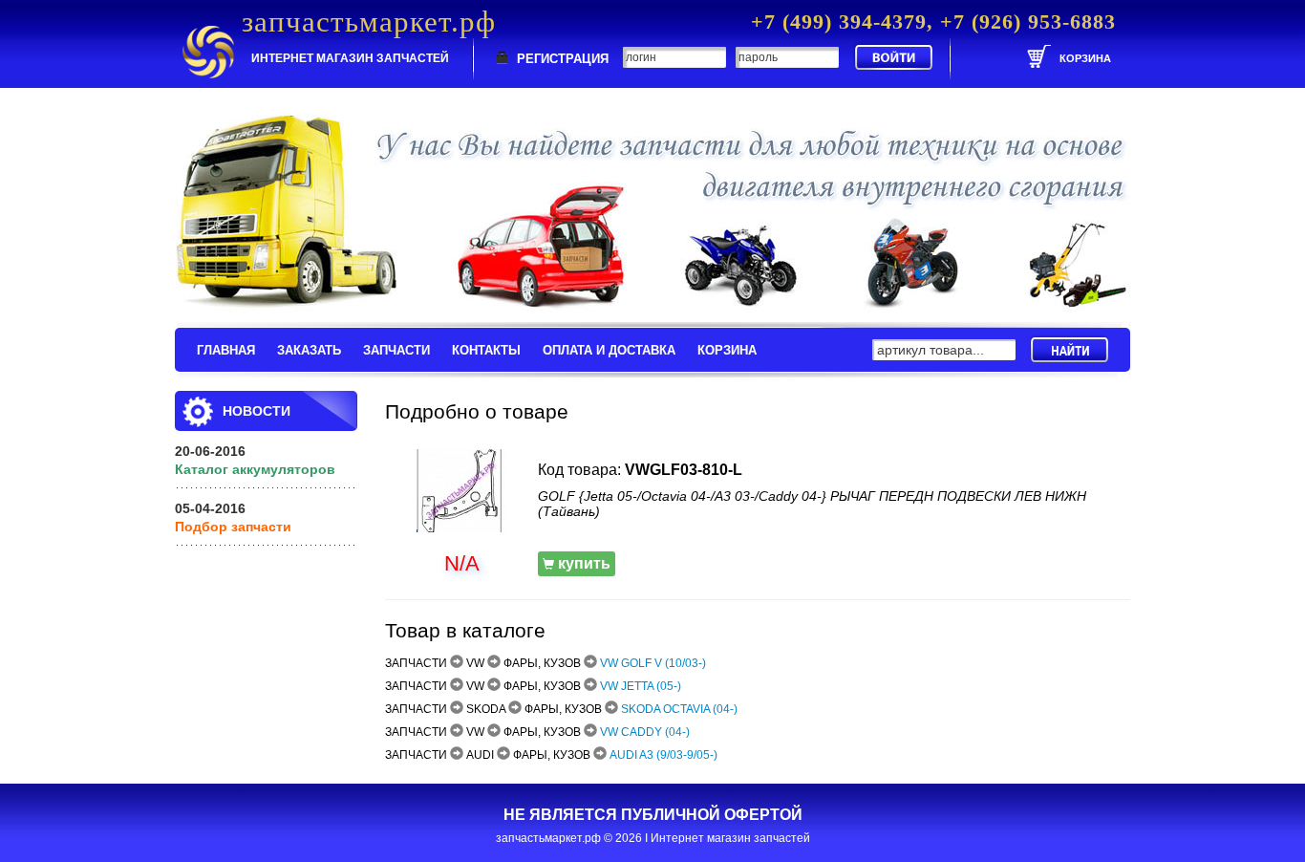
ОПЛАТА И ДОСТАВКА (609, 350)
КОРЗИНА (727, 350)
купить (582, 563)
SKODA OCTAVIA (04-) (679, 709)
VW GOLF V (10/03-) (653, 663)
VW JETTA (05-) (640, 686)
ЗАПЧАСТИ (396, 350)
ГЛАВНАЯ (226, 350)
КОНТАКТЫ (486, 350)
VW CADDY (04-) (645, 732)
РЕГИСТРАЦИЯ (563, 59)
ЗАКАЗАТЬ (309, 350)
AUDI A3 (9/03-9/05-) (663, 755)
